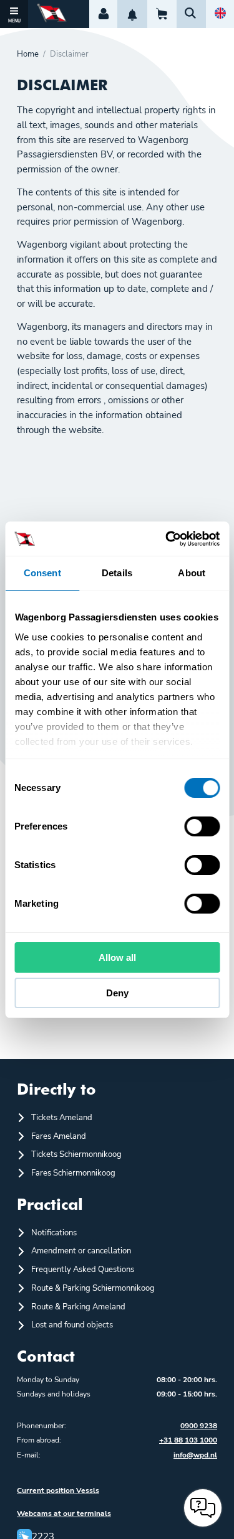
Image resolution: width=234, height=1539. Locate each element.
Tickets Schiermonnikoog (76, 1154)
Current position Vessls (58, 1490)
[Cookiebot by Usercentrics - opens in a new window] (167, 539)
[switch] (202, 826)
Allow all (117, 957)
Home (28, 54)
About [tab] (191, 573)
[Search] (191, 14)
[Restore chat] (203, 1508)
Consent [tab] (42, 573)
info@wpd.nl (195, 1455)
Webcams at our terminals (64, 1513)
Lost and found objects (72, 1325)
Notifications (54, 1232)
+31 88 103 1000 (188, 1440)
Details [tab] (117, 573)
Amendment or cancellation (81, 1250)
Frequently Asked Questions (82, 1269)
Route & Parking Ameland (78, 1306)
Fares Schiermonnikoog (73, 1173)
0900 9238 (198, 1426)
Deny (117, 993)
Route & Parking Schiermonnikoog (93, 1288)
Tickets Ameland (61, 1117)
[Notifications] (132, 14)
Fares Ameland (58, 1136)
